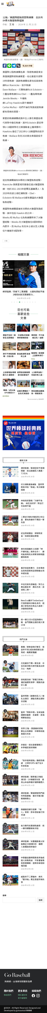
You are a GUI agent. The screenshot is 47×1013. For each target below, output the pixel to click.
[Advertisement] (23, 934)
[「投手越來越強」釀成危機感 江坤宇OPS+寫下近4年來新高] (10, 764)
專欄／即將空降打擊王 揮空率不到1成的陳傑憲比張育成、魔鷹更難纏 (32, 649)
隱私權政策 (22, 995)
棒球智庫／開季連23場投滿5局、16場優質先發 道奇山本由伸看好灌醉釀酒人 (32, 779)
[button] (5, 281)
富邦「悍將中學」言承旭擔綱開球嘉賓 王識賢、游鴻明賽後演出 (32, 715)
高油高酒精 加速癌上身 (23, 355)
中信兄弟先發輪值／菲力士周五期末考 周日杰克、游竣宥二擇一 (32, 587)
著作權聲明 (22, 998)
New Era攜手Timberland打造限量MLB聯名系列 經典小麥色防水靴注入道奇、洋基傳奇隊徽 (32, 604)
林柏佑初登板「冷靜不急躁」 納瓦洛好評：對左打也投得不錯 (32, 503)
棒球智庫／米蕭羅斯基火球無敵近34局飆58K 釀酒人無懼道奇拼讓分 (32, 844)
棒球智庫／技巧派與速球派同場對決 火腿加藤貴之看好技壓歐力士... (23, 293)
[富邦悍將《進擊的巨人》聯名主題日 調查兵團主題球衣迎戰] (10, 699)
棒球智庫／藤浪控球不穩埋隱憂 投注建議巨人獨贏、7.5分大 (32, 471)
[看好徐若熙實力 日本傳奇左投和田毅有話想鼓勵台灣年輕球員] (10, 572)
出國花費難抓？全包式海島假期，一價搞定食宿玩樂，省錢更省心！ (23, 392)
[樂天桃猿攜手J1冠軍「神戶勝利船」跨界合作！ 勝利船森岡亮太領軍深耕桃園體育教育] (10, 552)
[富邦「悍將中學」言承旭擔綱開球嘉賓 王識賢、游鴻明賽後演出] (10, 716)
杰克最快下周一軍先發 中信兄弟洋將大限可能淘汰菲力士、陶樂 (32, 666)
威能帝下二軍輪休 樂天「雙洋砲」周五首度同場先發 (32, 879)
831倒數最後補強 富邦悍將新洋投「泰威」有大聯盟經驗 (32, 487)
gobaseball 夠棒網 (24, 1010)
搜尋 (4, 895)
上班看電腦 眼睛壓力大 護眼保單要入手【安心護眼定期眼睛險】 (9, 373)
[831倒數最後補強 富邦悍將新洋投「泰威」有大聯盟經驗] (10, 488)
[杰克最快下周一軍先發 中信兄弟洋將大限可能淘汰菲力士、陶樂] (10, 667)
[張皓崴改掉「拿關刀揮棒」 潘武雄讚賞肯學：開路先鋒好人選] (10, 683)
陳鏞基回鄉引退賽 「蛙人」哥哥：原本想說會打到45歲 (32, 812)
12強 (5, 241)
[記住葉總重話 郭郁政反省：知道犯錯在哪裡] (10, 537)
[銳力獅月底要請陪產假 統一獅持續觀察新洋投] (10, 829)
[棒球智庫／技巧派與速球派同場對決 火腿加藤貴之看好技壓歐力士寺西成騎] (23, 274)
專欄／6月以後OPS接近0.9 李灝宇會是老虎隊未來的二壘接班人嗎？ (9, 391)
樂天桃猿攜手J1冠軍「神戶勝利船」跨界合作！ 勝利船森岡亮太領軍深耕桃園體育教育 (32, 552)
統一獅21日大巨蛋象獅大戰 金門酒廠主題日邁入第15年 (32, 622)
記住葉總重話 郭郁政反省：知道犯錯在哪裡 (31, 534)
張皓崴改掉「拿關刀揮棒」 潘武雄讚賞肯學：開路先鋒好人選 (32, 682)
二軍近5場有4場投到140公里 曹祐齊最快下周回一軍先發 (32, 519)
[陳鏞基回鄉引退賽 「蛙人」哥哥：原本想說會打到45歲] (10, 813)
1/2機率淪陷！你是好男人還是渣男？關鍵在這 (37, 373)
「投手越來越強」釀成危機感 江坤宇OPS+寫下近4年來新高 (32, 763)
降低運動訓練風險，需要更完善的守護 (37, 392)
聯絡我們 (7, 995)
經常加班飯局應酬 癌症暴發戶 (23, 373)
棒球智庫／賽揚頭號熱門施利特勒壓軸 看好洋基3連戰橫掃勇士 (32, 796)
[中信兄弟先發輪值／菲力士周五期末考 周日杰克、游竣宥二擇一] (10, 588)
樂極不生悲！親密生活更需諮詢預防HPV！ (9, 336)
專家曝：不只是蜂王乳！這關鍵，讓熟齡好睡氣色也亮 (37, 336)
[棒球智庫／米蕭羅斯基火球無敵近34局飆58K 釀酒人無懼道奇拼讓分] (10, 845)
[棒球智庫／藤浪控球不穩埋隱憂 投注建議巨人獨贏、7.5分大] (10, 472)
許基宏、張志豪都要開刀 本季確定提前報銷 (32, 746)
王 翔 (11, 24)
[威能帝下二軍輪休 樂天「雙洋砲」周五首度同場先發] (10, 880)
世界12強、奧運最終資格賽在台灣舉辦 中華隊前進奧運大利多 (32, 731)
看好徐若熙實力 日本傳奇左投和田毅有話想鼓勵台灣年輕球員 (32, 571)
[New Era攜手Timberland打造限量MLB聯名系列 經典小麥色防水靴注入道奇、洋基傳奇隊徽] (10, 604)
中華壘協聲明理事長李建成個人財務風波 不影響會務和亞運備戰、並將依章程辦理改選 (32, 861)
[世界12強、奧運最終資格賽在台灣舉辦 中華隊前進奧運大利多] (10, 732)
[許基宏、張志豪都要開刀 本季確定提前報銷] (10, 748)
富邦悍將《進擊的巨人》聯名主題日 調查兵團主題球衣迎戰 (32, 698)
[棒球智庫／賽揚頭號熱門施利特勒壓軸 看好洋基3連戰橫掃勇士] (10, 797)
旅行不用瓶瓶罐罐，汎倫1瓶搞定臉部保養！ (9, 355)
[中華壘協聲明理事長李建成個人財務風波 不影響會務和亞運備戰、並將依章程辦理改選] (10, 861)
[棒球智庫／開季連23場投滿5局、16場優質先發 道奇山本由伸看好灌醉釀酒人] (10, 780)
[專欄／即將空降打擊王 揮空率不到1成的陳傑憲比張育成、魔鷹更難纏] (10, 650)
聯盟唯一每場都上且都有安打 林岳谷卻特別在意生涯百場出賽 (37, 354)
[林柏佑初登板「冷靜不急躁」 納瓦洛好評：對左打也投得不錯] (10, 504)
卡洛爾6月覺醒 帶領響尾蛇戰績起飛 (23, 336)
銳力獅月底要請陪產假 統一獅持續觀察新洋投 (32, 827)
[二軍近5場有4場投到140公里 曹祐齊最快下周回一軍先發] (10, 520)
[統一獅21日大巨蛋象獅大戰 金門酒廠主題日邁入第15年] (10, 623)
